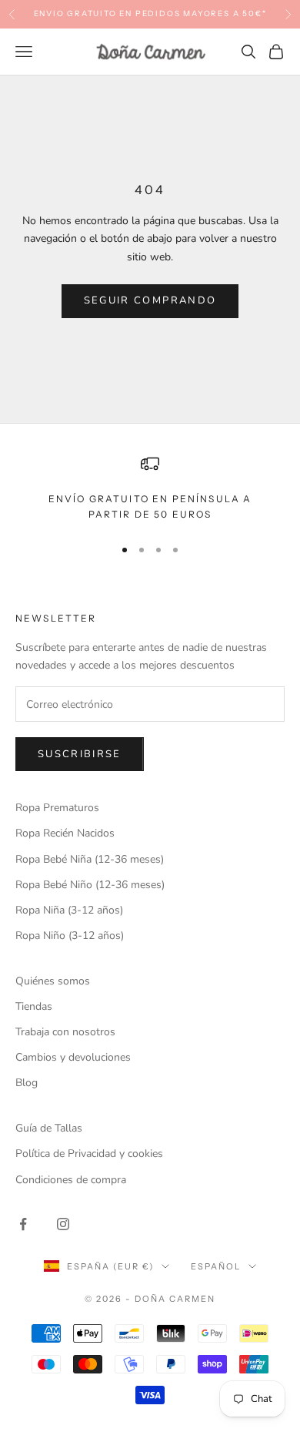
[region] (150, 488)
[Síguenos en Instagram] (63, 1224)
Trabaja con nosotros (65, 1032)
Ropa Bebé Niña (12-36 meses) (89, 859)
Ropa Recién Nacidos (65, 833)
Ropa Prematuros (57, 807)
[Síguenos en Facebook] (23, 1224)
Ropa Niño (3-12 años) (69, 935)
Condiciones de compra (70, 1179)
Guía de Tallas (48, 1128)
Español (216, 1266)
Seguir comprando (150, 300)
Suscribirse (80, 754)
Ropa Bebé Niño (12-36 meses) (90, 884)
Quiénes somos (52, 981)
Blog (26, 1082)
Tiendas (33, 1006)
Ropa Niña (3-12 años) (69, 910)
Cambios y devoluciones (73, 1057)
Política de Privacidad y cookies (89, 1153)
